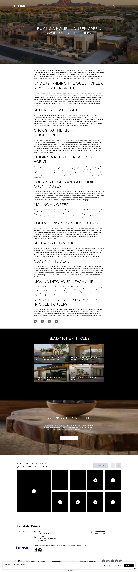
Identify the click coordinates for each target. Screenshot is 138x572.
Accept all (129, 565)
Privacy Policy (91, 561)
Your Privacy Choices (69, 570)
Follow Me (101, 465)
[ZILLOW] (121, 561)
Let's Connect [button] (69, 438)
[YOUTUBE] (116, 561)
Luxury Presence (55, 561)
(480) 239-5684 (100, 533)
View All (69, 390)
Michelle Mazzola (66, 315)
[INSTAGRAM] (108, 561)
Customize (118, 565)
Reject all (107, 565)
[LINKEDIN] (112, 561)
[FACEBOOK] (103, 561)
